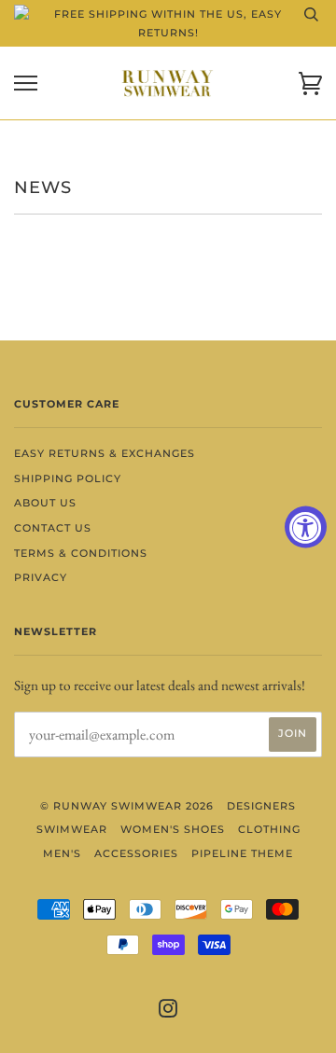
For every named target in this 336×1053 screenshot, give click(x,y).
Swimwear (71, 829)
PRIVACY (40, 577)
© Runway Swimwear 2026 (127, 805)
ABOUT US (45, 502)
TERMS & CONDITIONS (80, 553)
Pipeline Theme (242, 853)
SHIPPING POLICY (67, 478)
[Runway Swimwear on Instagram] (168, 1011)
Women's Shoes (172, 829)
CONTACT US (52, 527)
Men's (62, 853)
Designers (261, 805)
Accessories (136, 853)
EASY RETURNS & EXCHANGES (104, 453)
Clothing (269, 829)
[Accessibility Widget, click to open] (306, 526)
